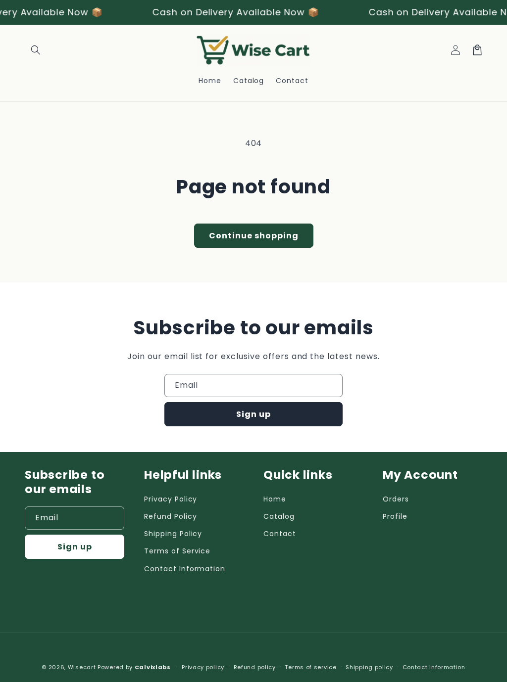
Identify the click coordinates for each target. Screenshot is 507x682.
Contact (279, 534)
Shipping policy (369, 667)
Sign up (253, 414)
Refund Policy (170, 516)
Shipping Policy (173, 534)
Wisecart (82, 667)
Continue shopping (254, 235)
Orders (396, 499)
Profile (395, 516)
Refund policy (255, 667)
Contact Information (184, 569)
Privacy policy (203, 667)
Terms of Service (177, 551)
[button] (36, 50)
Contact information (434, 667)
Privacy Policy (170, 499)
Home (274, 499)
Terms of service (310, 667)
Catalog (279, 516)
